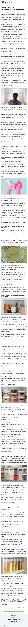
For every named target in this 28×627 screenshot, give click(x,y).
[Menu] (26, 2)
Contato (14, 617)
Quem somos (14, 615)
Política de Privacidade (14, 619)
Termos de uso (14, 621)
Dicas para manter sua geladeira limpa (14, 611)
